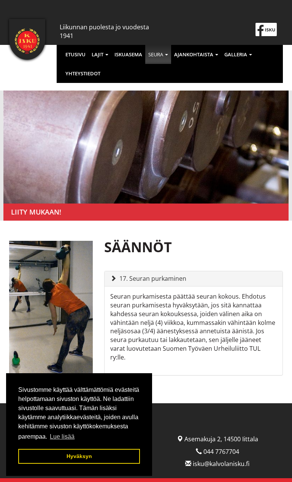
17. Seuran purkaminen (152, 278)
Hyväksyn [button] (79, 456)
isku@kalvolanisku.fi (221, 464)
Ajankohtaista (194, 54)
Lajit (98, 54)
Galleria (236, 54)
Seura (156, 54)
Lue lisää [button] (62, 436)
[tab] (193, 278)
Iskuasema (128, 54)
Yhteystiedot (82, 73)
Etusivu (75, 54)
